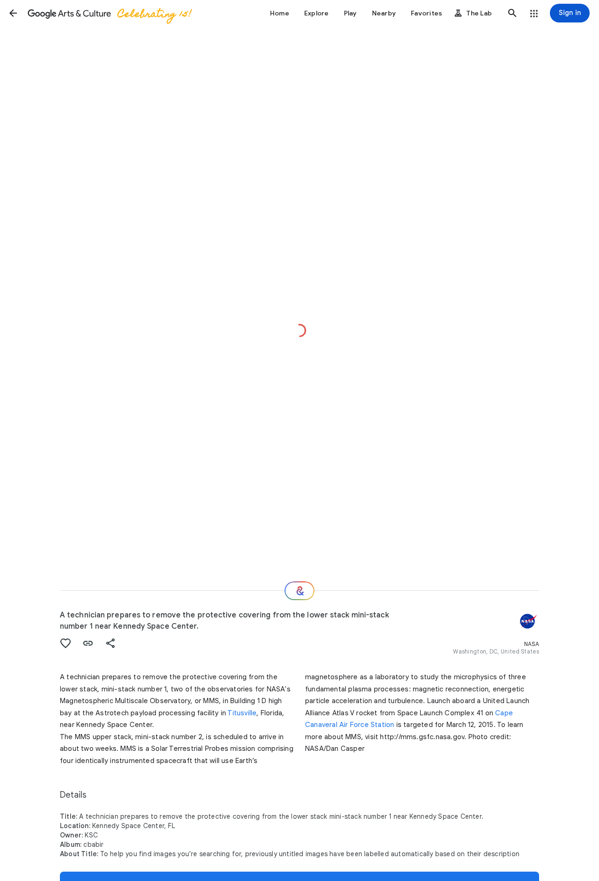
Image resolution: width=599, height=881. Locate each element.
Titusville (241, 713)
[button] (13, 13)
